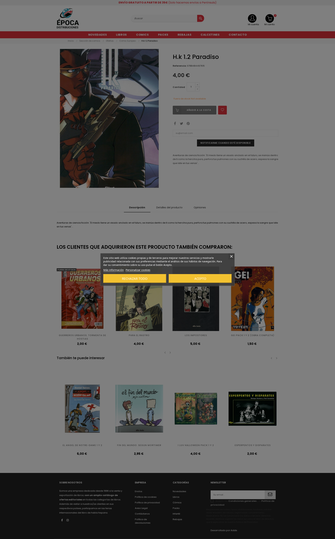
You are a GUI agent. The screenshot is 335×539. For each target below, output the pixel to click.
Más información (113, 270)
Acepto (200, 278)
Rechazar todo (134, 278)
